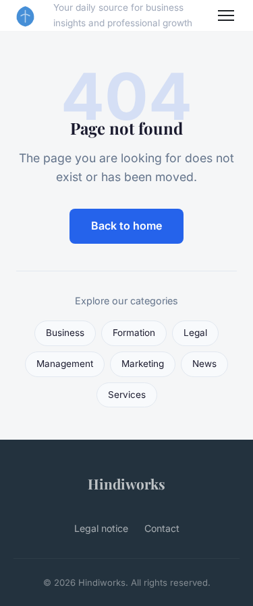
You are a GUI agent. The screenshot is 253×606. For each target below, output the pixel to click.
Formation (134, 332)
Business (65, 332)
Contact (161, 528)
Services (127, 394)
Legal (195, 332)
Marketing (142, 363)
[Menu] (226, 15)
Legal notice (101, 528)
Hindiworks (126, 483)
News (204, 363)
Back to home (126, 225)
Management (64, 363)
